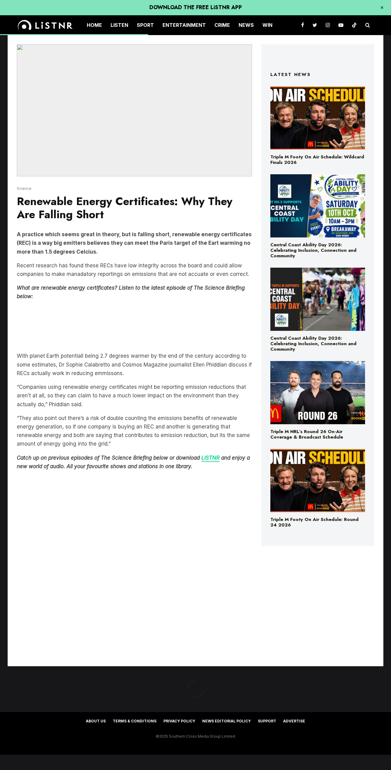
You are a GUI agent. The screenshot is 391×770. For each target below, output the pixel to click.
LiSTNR (210, 458)
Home (94, 25)
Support (267, 721)
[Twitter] (314, 25)
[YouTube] (341, 25)
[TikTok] (354, 25)
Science (24, 188)
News (246, 25)
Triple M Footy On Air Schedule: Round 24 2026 (314, 522)
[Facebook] (302, 25)
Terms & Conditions (134, 721)
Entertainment (184, 25)
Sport (145, 25)
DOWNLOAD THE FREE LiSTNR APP (195, 7)
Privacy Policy (179, 721)
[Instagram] (327, 25)
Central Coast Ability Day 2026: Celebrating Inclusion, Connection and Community (313, 250)
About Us (96, 721)
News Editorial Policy (226, 721)
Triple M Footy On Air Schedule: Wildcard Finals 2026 (317, 159)
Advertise (294, 721)
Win (267, 25)
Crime (222, 25)
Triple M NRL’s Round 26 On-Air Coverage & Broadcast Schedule (306, 434)
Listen (119, 25)
